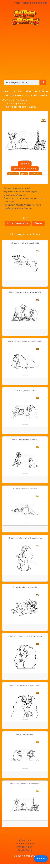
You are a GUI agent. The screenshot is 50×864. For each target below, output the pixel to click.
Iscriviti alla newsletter (35, 2)
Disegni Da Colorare (18, 100)
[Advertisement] (25, 52)
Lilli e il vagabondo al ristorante (25, 784)
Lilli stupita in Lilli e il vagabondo (25, 685)
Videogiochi (36, 174)
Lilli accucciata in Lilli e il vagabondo (25, 341)
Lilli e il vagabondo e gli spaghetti (25, 292)
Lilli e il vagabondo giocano (25, 440)
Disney (32, 106)
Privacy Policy (25, 846)
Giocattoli (14, 174)
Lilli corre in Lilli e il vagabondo (25, 243)
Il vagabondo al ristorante (25, 587)
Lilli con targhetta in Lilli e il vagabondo (25, 636)
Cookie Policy (25, 850)
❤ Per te (41, 858)
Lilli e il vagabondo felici (25, 390)
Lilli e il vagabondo (15, 103)
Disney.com (21, 194)
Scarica (25, 163)
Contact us (25, 840)
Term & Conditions (25, 843)
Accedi (17, 2)
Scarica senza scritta (25, 168)
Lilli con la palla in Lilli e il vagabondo (25, 538)
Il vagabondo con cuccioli (25, 489)
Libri (25, 174)
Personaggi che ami (15, 106)
